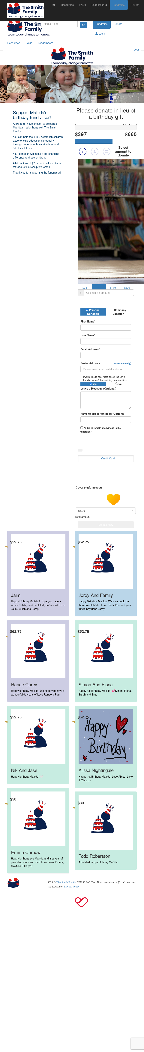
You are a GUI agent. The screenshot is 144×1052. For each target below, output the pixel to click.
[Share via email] (111, 99)
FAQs (82, 5)
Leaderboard (99, 5)
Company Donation (119, 312)
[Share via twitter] (111, 96)
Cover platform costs (89, 487)
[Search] (83, 25)
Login (101, 33)
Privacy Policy (72, 886)
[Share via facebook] (111, 94)
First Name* (87, 321)
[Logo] (25, 10)
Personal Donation (93, 312)
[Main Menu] (1, 50)
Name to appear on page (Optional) (102, 413)
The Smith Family (66, 882)
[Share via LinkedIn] (111, 102)
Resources (67, 5)
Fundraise (119, 5)
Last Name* (87, 335)
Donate (135, 5)
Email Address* (90, 349)
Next (113, 440)
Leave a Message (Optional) (98, 388)
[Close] (142, 50)
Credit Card (108, 458)
